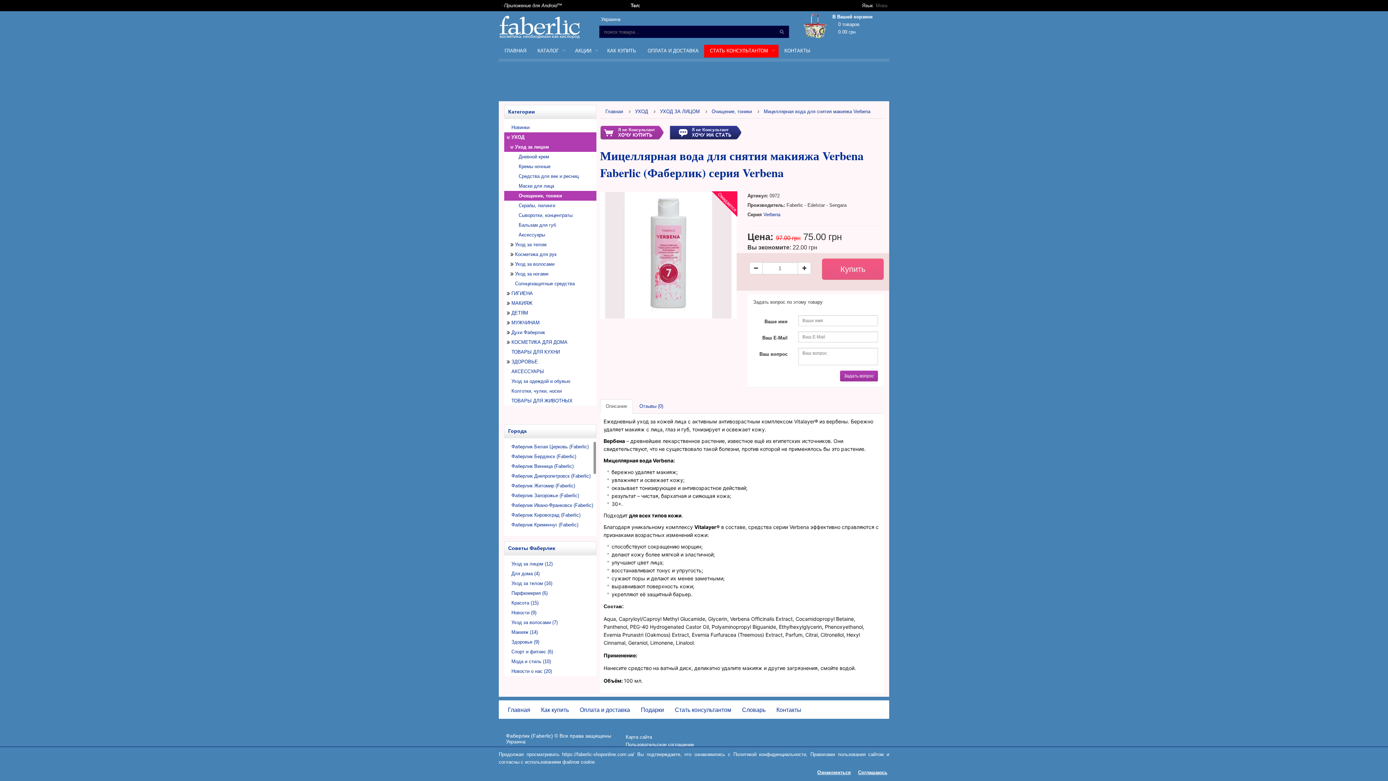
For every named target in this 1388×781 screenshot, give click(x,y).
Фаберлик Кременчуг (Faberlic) (544, 525)
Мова (881, 5)
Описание (616, 406)
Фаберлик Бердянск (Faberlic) (543, 456)
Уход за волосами (534, 264)
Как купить (621, 51)
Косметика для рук (536, 254)
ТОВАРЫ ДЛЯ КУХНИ (535, 352)
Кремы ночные (535, 166)
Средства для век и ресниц (549, 176)
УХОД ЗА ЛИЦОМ (680, 111)
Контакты (797, 51)
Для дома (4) (525, 573)
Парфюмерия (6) (529, 593)
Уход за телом (531, 244)
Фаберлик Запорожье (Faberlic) (545, 495)
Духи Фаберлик (528, 332)
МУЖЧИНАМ (525, 322)
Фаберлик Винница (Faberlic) (542, 466)
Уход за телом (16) (531, 583)
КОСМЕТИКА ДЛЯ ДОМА (539, 342)
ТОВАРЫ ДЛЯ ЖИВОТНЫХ (542, 401)
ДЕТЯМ (519, 313)
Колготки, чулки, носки (536, 391)
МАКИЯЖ (521, 303)
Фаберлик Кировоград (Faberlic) (546, 515)
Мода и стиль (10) (531, 661)
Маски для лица (536, 186)
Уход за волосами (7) (534, 622)
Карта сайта (639, 737)
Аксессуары (532, 235)
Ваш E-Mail (775, 338)
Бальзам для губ (537, 225)
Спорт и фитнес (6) (532, 651)
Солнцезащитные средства (545, 283)
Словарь (754, 710)
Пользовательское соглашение (660, 744)
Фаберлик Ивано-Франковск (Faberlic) (552, 505)
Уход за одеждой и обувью (540, 381)
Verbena (771, 214)
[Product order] (632, 132)
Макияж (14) (524, 632)
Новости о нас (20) (531, 671)
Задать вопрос (859, 376)
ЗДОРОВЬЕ (524, 361)
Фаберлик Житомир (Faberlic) (543, 485)
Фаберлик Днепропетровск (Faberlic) (551, 476)
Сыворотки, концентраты (546, 215)
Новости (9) (523, 612)
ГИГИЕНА (522, 293)
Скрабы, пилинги (537, 205)
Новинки (520, 127)
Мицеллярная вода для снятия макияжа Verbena (817, 111)
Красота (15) (525, 603)
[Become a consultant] (705, 132)
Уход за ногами (531, 274)
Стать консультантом (703, 710)
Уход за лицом (532, 147)
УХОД (517, 137)
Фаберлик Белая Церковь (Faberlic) (550, 446)
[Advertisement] (694, 83)
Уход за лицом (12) (532, 564)
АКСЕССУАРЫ (527, 371)
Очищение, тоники (732, 111)
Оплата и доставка (673, 51)
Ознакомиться (834, 772)
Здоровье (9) (525, 642)
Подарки (652, 710)
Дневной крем (534, 156)
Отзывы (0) (651, 406)
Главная (515, 51)
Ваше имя (776, 321)
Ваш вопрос (773, 354)
